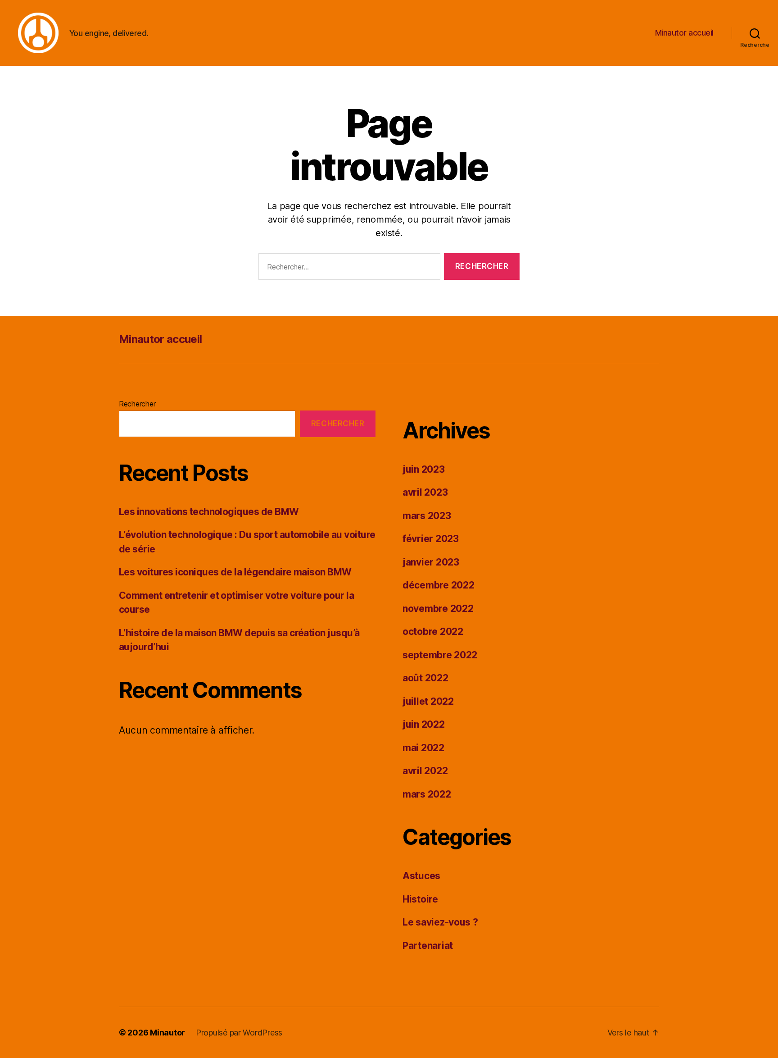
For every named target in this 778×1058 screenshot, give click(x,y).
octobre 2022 (433, 631)
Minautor (167, 1032)
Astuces (421, 875)
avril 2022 (425, 770)
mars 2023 (427, 515)
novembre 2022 (438, 608)
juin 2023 (424, 469)
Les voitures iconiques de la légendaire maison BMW (235, 572)
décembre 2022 (439, 585)
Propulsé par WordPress (239, 1032)
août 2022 (425, 678)
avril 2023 (425, 492)
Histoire (420, 899)
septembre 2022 (440, 655)
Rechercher (137, 403)
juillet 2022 (428, 701)
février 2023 (431, 538)
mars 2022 (427, 794)
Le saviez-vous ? (440, 922)
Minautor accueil (684, 32)
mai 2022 (423, 747)
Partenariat (428, 945)
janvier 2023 (431, 562)
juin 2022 (424, 724)
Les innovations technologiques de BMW (209, 511)
